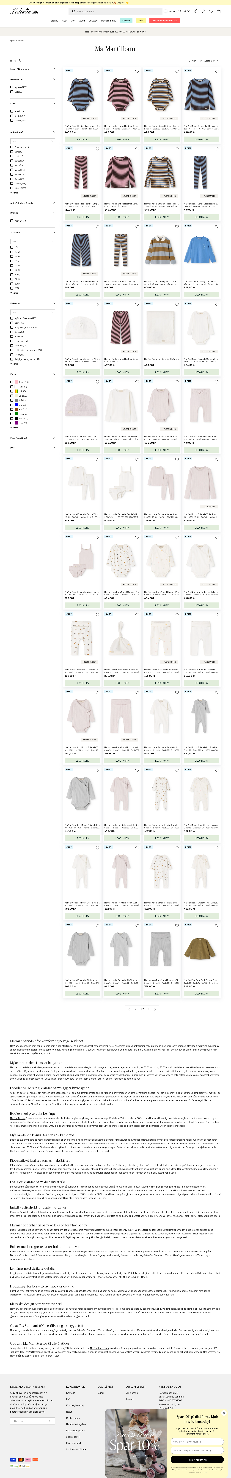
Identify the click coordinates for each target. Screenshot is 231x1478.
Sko (73, 20)
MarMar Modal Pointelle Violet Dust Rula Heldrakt (127, 825)
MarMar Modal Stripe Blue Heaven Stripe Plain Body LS (90, 126)
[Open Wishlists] (211, 11)
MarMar (21, 40)
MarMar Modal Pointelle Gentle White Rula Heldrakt (168, 747)
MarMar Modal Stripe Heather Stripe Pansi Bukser (127, 358)
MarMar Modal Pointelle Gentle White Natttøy (86, 514)
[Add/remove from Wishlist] (97, 71)
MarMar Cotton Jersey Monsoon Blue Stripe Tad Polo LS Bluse (173, 281)
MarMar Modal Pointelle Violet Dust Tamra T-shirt (207, 514)
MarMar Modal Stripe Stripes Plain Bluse (163, 203)
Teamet (130, 1398)
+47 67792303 (174, 1400)
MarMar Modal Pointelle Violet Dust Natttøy (164, 514)
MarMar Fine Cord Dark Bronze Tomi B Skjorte (205, 980)
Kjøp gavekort (73, 1442)
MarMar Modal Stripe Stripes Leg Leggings (124, 281)
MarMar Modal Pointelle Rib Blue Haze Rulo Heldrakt (128, 980)
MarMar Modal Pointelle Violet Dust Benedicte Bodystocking (172, 436)
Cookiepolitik (73, 1436)
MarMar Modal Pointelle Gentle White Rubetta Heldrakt (90, 902)
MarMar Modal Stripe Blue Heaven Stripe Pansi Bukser (90, 281)
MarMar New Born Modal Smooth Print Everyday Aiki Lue (130, 669)
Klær (64, 20)
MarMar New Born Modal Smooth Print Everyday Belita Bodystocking (176, 592)
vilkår (46, 1400)
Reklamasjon (73, 1417)
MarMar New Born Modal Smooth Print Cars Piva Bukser (91, 669)
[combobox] (115, 11)
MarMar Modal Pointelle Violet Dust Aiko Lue (85, 436)
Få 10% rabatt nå (197, 1459)
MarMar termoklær (99, 1347)
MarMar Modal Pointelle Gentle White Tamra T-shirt (128, 436)
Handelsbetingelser (76, 1424)
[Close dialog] (224, 1413)
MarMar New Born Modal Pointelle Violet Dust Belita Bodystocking (95, 747)
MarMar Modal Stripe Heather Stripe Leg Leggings (88, 203)
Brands (54, 20)
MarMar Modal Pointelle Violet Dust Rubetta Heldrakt (129, 902)
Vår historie (132, 1392)
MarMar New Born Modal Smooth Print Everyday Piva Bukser (172, 669)
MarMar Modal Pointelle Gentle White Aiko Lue (86, 358)
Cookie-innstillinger (76, 1449)
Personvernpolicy (75, 1430)
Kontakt (70, 1392)
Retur (69, 1411)
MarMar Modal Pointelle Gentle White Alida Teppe (167, 358)
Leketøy (93, 20)
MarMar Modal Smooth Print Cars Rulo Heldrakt (166, 902)
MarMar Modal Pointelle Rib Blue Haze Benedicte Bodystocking (94, 980)
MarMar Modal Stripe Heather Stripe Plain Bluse (126, 203)
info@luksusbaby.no (169, 1404)
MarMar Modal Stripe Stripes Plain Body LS (164, 126)
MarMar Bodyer (17, 1118)
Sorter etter (195, 60)
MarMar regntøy (135, 1351)
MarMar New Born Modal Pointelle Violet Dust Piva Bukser (131, 747)
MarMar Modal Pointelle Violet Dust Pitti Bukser (206, 436)
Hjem (12, 40)
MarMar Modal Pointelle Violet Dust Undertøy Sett (88, 592)
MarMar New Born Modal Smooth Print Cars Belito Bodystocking (134, 592)
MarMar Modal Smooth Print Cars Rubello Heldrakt (168, 825)
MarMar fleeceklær (37, 1351)
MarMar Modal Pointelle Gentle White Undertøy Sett (128, 514)
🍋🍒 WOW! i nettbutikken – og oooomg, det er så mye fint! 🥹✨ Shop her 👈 (115, 2)
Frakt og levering (75, 1405)
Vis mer (14, 192)
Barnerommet (108, 20)
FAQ (68, 1398)
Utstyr (81, 20)
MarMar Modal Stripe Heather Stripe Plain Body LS (128, 126)
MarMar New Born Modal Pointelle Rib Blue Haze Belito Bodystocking (96, 825)
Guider (101, 1392)
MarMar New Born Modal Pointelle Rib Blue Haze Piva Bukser (172, 980)
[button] (219, 11)
